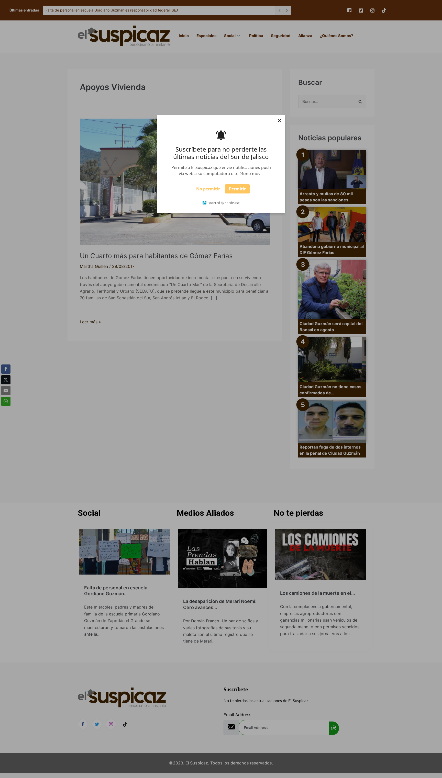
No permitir (208, 190)
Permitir (237, 190)
